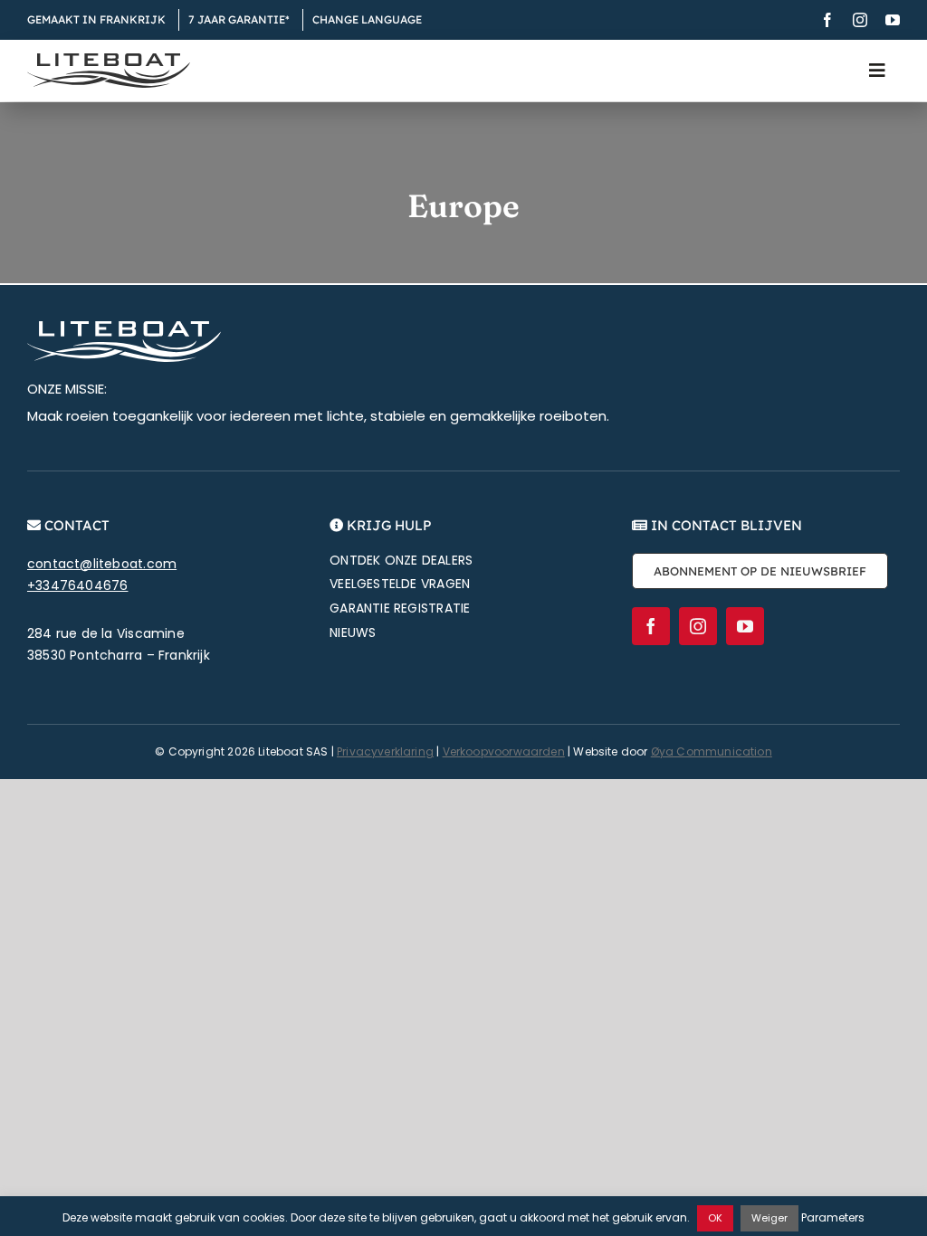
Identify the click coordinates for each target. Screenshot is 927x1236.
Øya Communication (711, 751)
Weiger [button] (769, 1218)
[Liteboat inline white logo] (124, 328)
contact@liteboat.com (102, 564)
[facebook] (827, 20)
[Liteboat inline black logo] (108, 60)
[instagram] (860, 20)
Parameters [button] (833, 1217)
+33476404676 (78, 585)
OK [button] (715, 1218)
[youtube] (892, 20)
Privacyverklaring (385, 751)
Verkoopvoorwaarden (504, 751)
